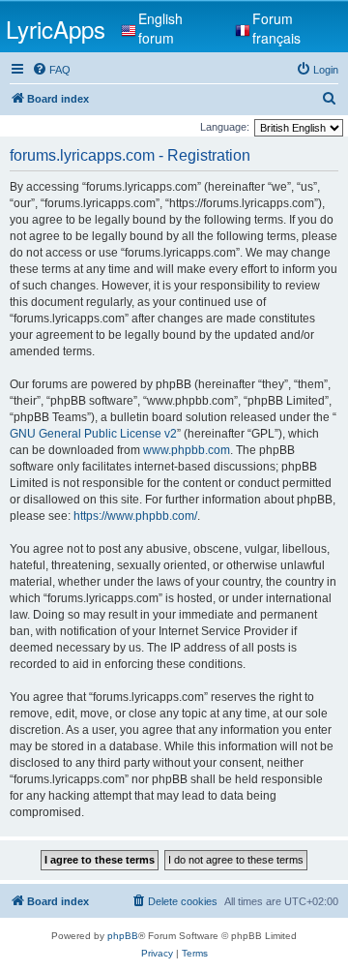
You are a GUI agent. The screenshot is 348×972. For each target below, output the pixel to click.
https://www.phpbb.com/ (135, 516)
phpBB (122, 935)
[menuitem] (51, 69)
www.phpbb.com (186, 450)
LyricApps (55, 29)
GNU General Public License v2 (93, 433)
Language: (224, 127)
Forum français (276, 28)
